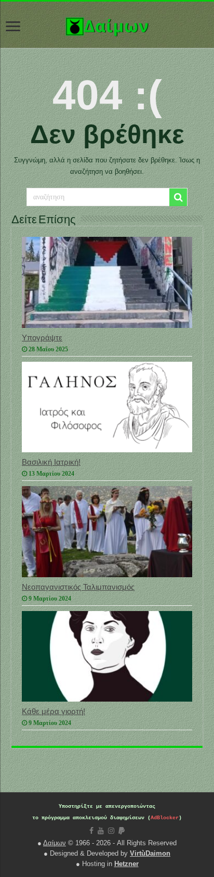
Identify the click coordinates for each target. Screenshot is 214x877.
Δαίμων (54, 843)
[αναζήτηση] (178, 197)
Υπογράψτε (42, 337)
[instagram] (111, 830)
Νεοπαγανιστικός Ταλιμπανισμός (78, 586)
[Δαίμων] (107, 24)
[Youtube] (101, 830)
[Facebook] (91, 830)
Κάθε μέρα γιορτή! (53, 711)
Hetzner (126, 864)
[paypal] (121, 830)
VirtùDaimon (150, 853)
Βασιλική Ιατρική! (51, 461)
